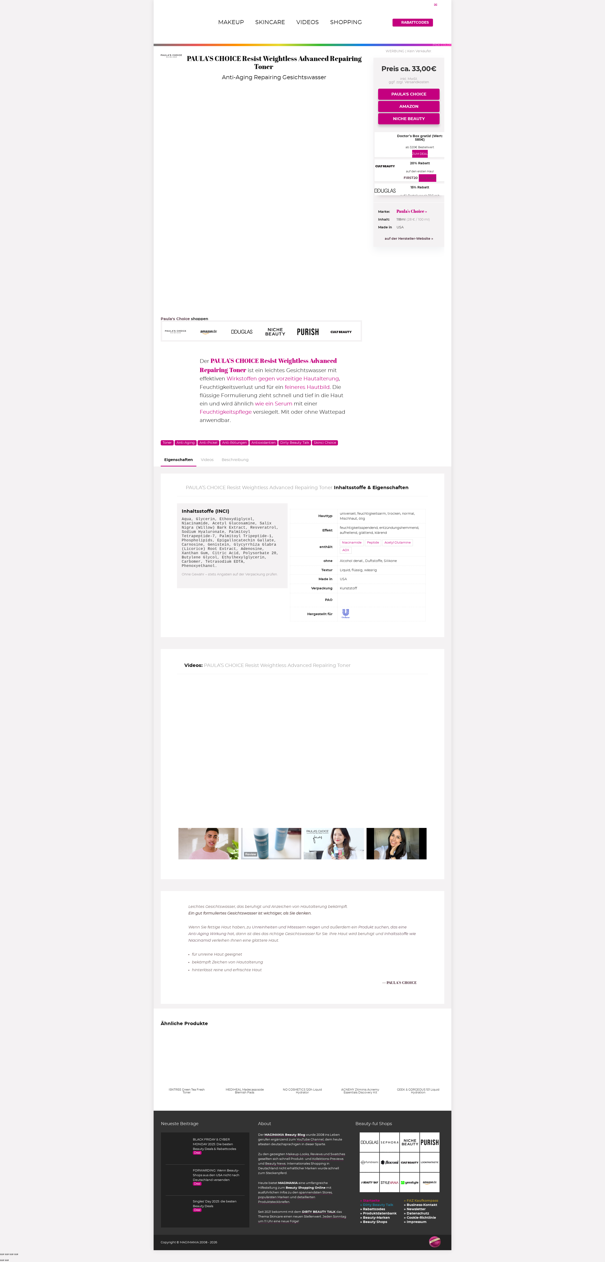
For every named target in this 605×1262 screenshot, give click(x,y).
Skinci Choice (325, 442)
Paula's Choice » (412, 211)
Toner (167, 442)
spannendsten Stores (315, 1192)
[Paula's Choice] (171, 58)
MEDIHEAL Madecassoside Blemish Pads (245, 1091)
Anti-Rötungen (234, 442)
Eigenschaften (178, 460)
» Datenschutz (416, 1213)
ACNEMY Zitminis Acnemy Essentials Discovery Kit (360, 1091)
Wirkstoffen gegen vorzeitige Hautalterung (283, 378)
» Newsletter (415, 1209)
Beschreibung (235, 460)
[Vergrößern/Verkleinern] (2, 1254)
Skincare (270, 22)
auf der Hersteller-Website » (409, 238)
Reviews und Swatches (327, 1154)
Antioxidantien (263, 442)
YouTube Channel (310, 1139)
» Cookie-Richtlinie (420, 1217)
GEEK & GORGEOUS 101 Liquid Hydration (418, 1091)
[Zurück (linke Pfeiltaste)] (2, 1260)
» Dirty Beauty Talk (376, 1205)
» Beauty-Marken (375, 1217)
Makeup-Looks (297, 1154)
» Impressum (415, 1222)
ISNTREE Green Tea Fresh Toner (187, 1091)
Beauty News (275, 1163)
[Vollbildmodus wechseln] (7, 1254)
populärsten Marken (273, 1197)
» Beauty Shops (373, 1222)
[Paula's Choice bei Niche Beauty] (277, 331)
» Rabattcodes (372, 1209)
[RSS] (441, 4)
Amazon (409, 106)
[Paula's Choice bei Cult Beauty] (343, 331)
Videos (307, 22)
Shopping (346, 22)
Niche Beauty (409, 119)
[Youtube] (429, 4)
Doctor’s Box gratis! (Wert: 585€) (420, 138)
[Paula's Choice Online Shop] (178, 331)
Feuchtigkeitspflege (226, 412)
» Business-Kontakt (420, 1205)
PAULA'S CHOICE (402, 982)
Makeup (231, 22)
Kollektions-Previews (327, 1159)
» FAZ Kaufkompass (421, 1200)
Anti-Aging (186, 442)
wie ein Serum (273, 403)
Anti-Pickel (208, 442)
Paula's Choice (408, 94)
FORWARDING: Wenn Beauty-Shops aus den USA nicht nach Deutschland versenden (216, 1175)
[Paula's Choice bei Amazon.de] (211, 331)
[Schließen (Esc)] (16, 1254)
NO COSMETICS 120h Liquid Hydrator (302, 1091)
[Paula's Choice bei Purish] (310, 331)
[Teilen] (11, 1254)
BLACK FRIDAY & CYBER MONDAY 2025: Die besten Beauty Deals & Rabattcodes (214, 1144)
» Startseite (370, 1200)
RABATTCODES (415, 22)
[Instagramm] (423, 4)
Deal (197, 1152)
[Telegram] (435, 4)
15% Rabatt (420, 187)
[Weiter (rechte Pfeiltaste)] (7, 1260)
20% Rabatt (420, 163)
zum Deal (420, 153)
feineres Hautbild (307, 387)
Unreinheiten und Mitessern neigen (286, 927)
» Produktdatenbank (378, 1213)
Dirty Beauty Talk (294, 442)
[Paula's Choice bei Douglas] (244, 331)
